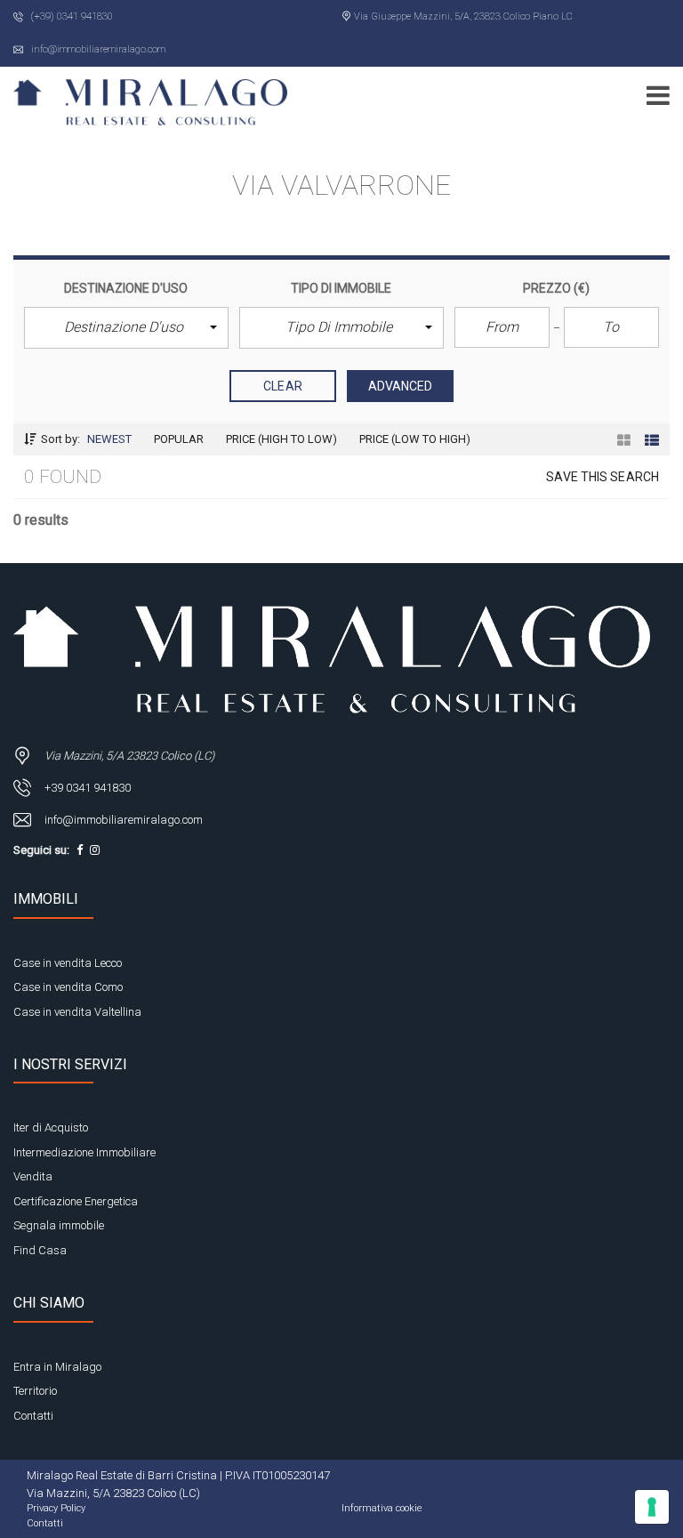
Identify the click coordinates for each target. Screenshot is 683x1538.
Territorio (35, 1390)
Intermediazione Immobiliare (84, 1152)
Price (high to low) (281, 439)
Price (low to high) (414, 439)
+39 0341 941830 (87, 787)
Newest (109, 439)
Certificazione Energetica (75, 1201)
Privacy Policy (56, 1508)
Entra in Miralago (57, 1366)
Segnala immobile (58, 1225)
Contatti (33, 1415)
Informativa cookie (382, 1508)
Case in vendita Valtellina (77, 1012)
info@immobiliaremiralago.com (96, 49)
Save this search (602, 477)
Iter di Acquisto (50, 1127)
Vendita (32, 1176)
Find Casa (40, 1250)
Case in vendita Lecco (67, 963)
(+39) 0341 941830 (70, 16)
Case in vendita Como (68, 987)
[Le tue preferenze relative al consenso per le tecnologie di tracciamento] (652, 1507)
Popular (179, 439)
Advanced (400, 386)
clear (282, 386)
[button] (126, 327)
